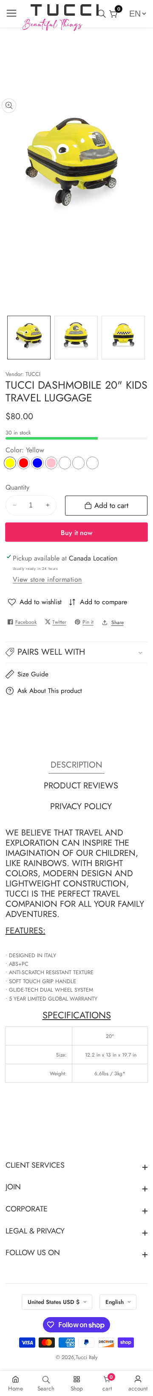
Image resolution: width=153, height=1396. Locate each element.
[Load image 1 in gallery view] (29, 337)
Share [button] (117, 622)
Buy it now (76, 533)
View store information (47, 579)
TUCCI (33, 374)
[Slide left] (11, 337)
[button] (77, 652)
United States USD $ (54, 1302)
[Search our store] (103, 13)
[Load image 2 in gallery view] (76, 337)
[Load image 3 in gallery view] (123, 337)
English (115, 1302)
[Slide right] (142, 337)
